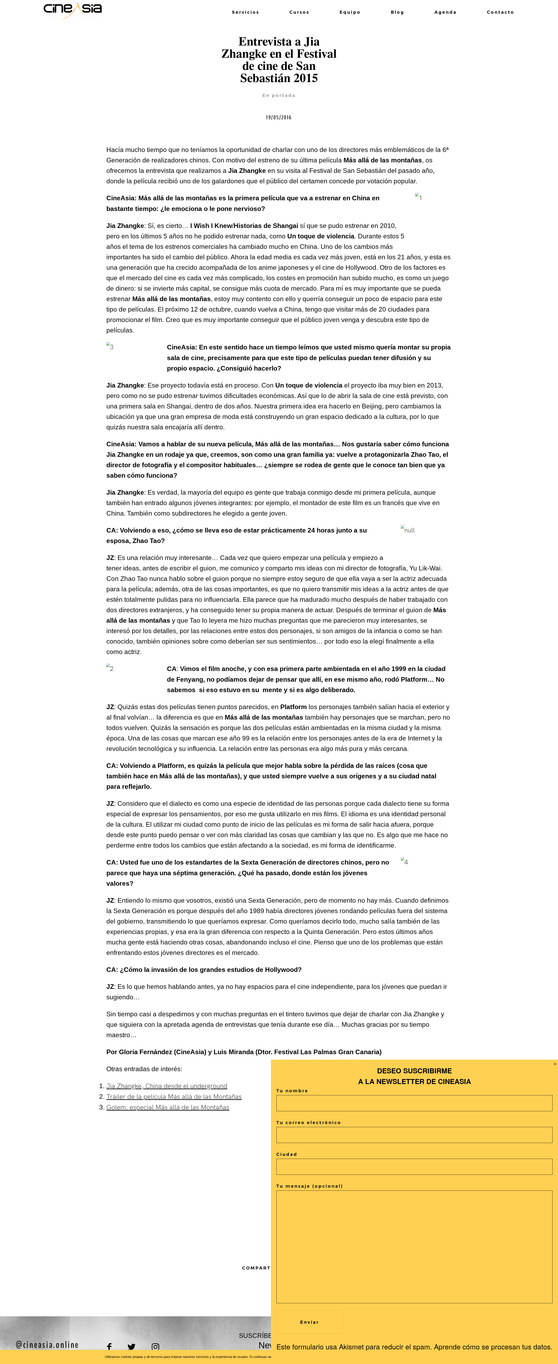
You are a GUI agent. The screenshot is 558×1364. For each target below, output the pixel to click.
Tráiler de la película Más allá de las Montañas (174, 1097)
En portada (279, 95)
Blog (397, 12)
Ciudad (287, 1154)
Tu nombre (292, 1090)
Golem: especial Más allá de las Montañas (167, 1107)
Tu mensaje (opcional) (309, 1186)
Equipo (350, 12)
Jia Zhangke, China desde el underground (166, 1086)
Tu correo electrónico (308, 1122)
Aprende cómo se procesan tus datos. (493, 1346)
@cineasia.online (47, 1345)
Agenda (445, 12)
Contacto (500, 12)
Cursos (299, 12)
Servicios (245, 12)
